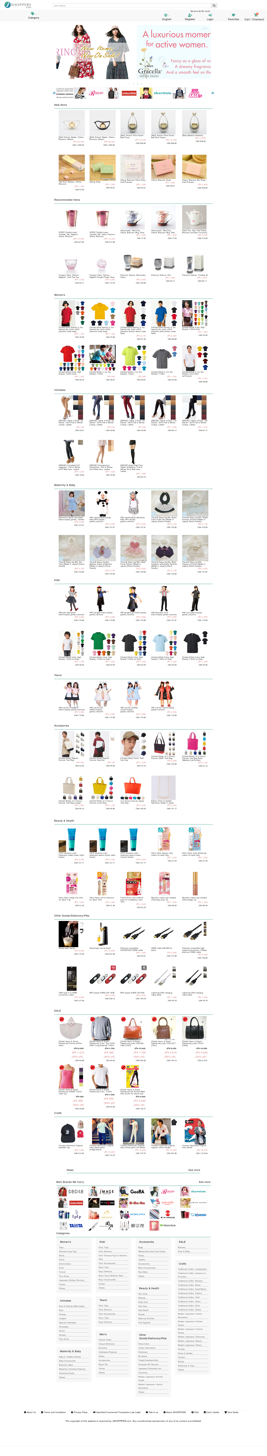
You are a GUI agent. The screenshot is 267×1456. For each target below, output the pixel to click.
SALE (182, 1241)
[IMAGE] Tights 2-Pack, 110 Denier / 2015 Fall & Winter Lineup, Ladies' (164, 422)
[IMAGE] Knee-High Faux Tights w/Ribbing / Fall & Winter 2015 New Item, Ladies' (131, 468)
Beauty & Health (149, 1288)
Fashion (181, 1357)
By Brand (142, 1356)
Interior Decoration (146, 1347)
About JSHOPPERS (175, 1412)
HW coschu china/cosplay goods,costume (162, 708)
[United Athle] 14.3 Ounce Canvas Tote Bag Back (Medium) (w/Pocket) (193, 758)
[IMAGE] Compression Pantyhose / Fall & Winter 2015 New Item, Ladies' (101, 467)
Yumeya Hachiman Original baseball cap (71, 1146)
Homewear (64, 1326)
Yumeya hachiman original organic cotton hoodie (163, 1146)
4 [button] (141, 84)
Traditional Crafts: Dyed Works (192, 1289)
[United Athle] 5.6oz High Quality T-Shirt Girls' (193, 328)
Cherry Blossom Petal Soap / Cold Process (133, 181)
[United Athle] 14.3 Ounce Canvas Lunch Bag (101, 802)
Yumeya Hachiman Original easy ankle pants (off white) (132, 1146)
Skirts (62, 1255)
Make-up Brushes (146, 1318)
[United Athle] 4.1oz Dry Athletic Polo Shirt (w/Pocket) (193, 374)
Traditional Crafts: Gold (189, 1297)
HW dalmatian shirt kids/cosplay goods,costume (164, 613)
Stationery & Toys (186, 1365)
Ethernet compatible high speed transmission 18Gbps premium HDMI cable (194, 950)
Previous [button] (54, 93)
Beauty (181, 1361)
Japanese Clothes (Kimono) (71, 1280)
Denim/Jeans (65, 1263)
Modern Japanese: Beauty (190, 1341)
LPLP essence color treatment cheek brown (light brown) (71, 855)
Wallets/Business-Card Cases (152, 1251)
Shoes (101, 1356)
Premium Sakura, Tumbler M (194, 275)
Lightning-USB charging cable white (161, 993)
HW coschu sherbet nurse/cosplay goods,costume (129, 709)
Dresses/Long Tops (68, 1251)
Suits (61, 1267)
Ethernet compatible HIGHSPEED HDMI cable (131, 949)
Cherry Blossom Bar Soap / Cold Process (194, 181)
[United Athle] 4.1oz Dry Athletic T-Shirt (100, 373)
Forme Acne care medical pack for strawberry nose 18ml (131, 899)
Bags (140, 1247)
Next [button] (212, 93)
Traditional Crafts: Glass (189, 1301)
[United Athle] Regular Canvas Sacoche (99, 759)
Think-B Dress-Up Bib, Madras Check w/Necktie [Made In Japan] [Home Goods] (101, 565)
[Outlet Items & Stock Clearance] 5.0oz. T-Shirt (101, 1090)
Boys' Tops (104, 1267)
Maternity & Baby (70, 1351)
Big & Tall (103, 1364)
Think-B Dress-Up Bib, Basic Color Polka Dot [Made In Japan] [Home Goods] (164, 519)
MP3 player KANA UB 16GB (102, 992)
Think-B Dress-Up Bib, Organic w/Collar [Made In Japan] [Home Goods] (193, 564)
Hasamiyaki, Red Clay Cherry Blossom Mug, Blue (132, 231)
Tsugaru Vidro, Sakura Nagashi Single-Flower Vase (102, 276)
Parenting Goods (66, 1373)
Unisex (62, 1284)
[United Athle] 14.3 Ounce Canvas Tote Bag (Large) (70, 802)
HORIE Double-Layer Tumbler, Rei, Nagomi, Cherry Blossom (68, 234)
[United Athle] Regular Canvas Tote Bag (68, 759)
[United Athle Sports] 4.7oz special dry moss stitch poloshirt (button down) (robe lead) (133, 330)
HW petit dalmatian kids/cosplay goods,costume (71, 613)
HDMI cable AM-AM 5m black (161, 949)
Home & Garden (185, 1353)
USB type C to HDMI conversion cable (68, 993)
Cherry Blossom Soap (161, 180)
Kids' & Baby (184, 1251)
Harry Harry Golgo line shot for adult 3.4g (71, 898)
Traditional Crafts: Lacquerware (192, 1269)
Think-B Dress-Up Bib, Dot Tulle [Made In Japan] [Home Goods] (71, 564)
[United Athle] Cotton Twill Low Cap (132, 759)
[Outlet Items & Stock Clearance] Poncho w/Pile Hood (70, 1043)
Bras (61, 1310)
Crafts (182, 1263)
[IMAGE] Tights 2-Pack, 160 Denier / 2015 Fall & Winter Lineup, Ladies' (194, 422)
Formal (62, 1272)
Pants (61, 1259)
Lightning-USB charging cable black (192, 993)
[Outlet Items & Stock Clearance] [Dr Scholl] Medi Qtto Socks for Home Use (132, 1091)
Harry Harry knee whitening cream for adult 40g (194, 854)
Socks (62, 1330)
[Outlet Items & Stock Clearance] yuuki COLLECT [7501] (163, 1043)
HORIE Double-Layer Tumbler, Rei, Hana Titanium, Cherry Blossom (102, 234)
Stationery (143, 1352)
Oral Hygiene (144, 1322)
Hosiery (62, 1335)
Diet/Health (143, 1310)
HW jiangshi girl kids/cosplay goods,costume (133, 613)
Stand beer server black (100, 948)
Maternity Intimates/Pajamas (72, 1369)
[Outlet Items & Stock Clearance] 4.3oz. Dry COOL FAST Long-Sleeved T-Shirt (102, 1043)
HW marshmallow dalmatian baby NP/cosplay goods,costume (132, 519)
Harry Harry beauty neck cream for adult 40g (162, 854)
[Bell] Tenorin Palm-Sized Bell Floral (131, 136)
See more (194, 1170)
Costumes (143, 1372)
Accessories (104, 1360)
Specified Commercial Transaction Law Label (118, 1412)
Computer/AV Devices (148, 1364)
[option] (133, 52)
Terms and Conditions (55, 1412)
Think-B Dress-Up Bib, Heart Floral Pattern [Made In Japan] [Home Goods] (133, 564)
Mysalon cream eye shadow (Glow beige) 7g (194, 898)
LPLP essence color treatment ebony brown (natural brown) (130, 855)
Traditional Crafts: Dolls (189, 1305)
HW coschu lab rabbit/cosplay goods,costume (96, 709)
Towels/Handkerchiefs (148, 1360)
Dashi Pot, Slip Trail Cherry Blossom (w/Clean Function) (194, 231)
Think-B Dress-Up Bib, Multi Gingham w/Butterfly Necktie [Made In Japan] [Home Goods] (164, 565)
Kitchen (181, 1349)
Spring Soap (95, 181)
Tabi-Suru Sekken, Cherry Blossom (70, 182)
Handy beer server (67, 948)
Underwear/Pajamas (108, 1352)
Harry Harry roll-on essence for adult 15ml (102, 898)
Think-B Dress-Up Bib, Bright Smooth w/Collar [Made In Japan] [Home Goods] (195, 519)
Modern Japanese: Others (190, 1345)
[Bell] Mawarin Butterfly (192, 135)
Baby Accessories (67, 1360)
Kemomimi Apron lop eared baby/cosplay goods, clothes (71, 518)
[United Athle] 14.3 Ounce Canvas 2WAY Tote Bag (162, 757)
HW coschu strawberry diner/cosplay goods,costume (72, 708)
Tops (61, 1247)
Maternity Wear (66, 1365)
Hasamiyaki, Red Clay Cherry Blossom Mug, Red (163, 231)
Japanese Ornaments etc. (150, 1368)
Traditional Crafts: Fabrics (190, 1293)
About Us (31, 1412)
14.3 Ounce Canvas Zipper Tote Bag (132, 802)
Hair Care (142, 1306)
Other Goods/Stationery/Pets (153, 1336)
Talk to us (153, 1412)
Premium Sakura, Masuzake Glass (133, 276)
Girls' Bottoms (105, 1251)
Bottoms (182, 1247)
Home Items (143, 1343)
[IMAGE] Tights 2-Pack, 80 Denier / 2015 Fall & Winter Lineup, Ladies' (132, 422)
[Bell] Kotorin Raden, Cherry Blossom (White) (71, 138)
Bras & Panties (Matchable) (72, 1306)
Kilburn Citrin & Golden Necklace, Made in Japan (162, 802)
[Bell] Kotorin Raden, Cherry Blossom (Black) (102, 138)
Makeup (141, 1297)
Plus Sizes (64, 1276)
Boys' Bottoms (105, 1271)
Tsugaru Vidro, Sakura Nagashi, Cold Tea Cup (69, 276)
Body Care (143, 1302)
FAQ (195, 1412)
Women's (65, 1241)
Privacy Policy (80, 1412)
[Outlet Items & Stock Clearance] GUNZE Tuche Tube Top (70, 1091)
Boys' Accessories (107, 1279)
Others (62, 1288)
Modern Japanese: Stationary (191, 1336)
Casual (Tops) (105, 1339)
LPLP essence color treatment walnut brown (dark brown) (102, 855)
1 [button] (129, 84)
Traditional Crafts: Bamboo (190, 1280)
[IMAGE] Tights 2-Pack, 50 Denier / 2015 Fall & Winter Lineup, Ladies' (102, 422)
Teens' (103, 1300)
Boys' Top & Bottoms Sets (111, 1275)
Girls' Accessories (107, 1263)
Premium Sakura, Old (160, 275)
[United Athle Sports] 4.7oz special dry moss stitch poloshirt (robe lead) (71, 329)
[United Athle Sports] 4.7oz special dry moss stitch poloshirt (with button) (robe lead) (163, 330)
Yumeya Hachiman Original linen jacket (194, 1146)
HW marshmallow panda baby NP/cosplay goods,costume (100, 519)
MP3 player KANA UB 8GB (132, 992)
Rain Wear (143, 1272)
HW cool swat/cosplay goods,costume (192, 613)
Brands (141, 1314)
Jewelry (141, 1259)
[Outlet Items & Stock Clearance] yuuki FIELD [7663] (192, 1043)
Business (103, 1347)
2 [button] (133, 84)
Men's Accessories (147, 1267)
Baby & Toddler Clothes (70, 1356)
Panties (62, 1314)
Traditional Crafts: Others (189, 1309)
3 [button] (137, 84)
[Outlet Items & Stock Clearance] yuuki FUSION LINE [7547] (131, 1043)
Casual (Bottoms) (107, 1343)
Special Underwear (67, 1322)
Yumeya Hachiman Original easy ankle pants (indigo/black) (102, 1147)
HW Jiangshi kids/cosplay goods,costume (101, 613)
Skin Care (142, 1293)
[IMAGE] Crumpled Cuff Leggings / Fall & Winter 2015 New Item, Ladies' (69, 467)
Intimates (65, 1300)
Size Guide (232, 1412)
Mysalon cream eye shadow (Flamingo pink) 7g (163, 898)
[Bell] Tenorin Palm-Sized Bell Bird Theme (162, 136)
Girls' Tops (104, 1247)
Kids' (102, 1241)
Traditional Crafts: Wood (189, 1285)
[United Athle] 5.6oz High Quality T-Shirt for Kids (70, 658)
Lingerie (62, 1318)
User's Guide (212, 1412)
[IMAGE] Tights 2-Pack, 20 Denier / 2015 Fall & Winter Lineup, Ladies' (71, 422)
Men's (103, 1334)
